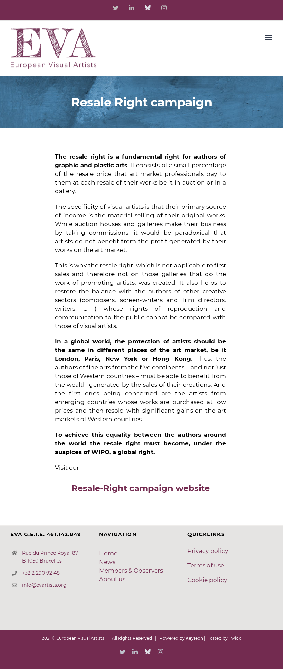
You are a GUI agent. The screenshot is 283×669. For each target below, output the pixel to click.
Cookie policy (207, 579)
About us (112, 579)
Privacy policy (207, 550)
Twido (235, 638)
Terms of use (205, 565)
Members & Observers (131, 570)
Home (108, 553)
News (107, 561)
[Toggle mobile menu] (269, 37)
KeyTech (194, 638)
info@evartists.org (44, 585)
